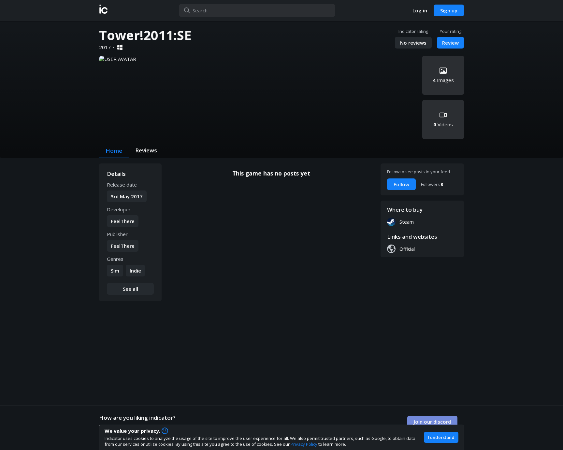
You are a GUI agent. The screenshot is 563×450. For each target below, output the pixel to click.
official (407, 249)
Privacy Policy (304, 444)
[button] (103, 10)
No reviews (413, 42)
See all (130, 289)
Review (450, 42)
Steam (406, 221)
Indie (135, 270)
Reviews (146, 150)
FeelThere (123, 221)
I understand (441, 437)
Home (114, 150)
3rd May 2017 (127, 196)
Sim (115, 270)
